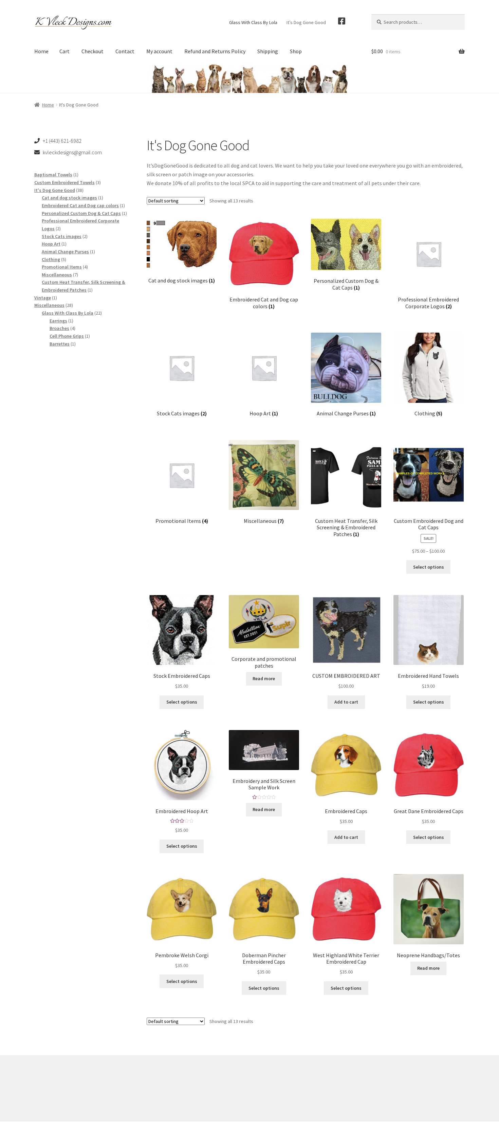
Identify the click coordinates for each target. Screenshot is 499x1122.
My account (159, 51)
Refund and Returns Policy (214, 51)
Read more (264, 678)
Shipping (267, 51)
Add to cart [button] (346, 702)
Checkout (92, 51)
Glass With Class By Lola (253, 22)
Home (41, 51)
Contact (124, 51)
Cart (64, 51)
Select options (428, 567)
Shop (296, 51)
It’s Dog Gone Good (306, 22)
